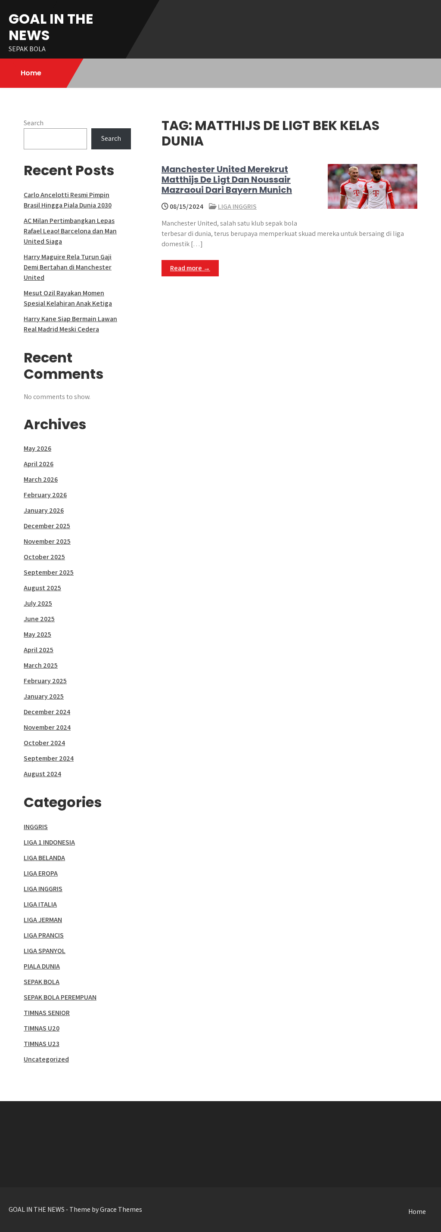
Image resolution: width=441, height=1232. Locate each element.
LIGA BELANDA (44, 857)
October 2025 (44, 556)
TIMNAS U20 (41, 1028)
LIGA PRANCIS (44, 935)
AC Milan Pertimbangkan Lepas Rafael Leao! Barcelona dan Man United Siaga (70, 231)
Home (31, 73)
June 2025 (39, 618)
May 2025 (37, 634)
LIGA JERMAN (43, 919)
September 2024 (49, 758)
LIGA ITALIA (40, 904)
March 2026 (41, 479)
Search (33, 122)
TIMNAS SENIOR (47, 1012)
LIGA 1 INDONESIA (49, 842)
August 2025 (42, 587)
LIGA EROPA (41, 873)
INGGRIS (36, 826)
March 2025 (41, 665)
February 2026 (45, 494)
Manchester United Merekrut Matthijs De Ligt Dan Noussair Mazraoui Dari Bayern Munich (226, 179)
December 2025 (47, 525)
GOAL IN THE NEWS (51, 27)
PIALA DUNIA (42, 966)
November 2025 (47, 541)
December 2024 (47, 711)
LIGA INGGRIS (237, 206)
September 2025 (49, 572)
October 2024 (44, 742)
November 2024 (47, 727)
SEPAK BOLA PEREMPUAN (60, 997)
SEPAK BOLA (41, 981)
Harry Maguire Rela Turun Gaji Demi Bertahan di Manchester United (68, 267)
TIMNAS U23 (41, 1043)
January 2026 (44, 510)
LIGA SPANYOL (44, 950)
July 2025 (38, 603)
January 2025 (44, 696)
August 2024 (42, 773)
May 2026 (37, 448)
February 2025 (45, 680)
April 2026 (38, 463)
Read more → (190, 267)
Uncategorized (46, 1059)
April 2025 (38, 649)
